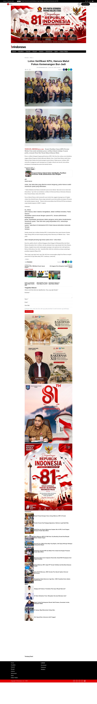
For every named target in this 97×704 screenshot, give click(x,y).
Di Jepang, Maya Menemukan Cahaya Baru (44, 610)
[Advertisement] (45, 693)
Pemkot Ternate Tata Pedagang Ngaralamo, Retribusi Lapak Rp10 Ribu (51, 523)
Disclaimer (43, 665)
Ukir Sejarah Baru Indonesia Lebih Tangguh (45, 617)
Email (26, 302)
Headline (21, 51)
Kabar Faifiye (64, 51)
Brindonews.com (20, 681)
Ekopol (35, 51)
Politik (27, 259)
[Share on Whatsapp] (69, 69)
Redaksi (43, 669)
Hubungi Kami (85, 4)
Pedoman (43, 667)
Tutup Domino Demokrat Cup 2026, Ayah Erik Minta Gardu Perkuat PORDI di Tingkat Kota (40, 1)
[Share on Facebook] (64, 69)
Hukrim (41, 51)
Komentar (27, 292)
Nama (26, 299)
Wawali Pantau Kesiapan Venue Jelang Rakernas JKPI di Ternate (50, 515)
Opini (56, 51)
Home (14, 51)
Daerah (28, 51)
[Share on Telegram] (71, 69)
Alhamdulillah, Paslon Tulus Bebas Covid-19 (42, 283)
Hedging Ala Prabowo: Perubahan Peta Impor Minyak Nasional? (50, 588)
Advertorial (49, 51)
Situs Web (27, 305)
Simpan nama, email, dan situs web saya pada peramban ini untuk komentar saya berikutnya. (47, 308)
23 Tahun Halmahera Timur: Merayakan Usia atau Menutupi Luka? (50, 595)
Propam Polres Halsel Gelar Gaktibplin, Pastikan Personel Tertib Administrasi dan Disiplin (49, 173)
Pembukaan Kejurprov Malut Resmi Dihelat (54, 283)
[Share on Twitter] (66, 69)
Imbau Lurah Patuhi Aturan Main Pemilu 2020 (29, 284)
